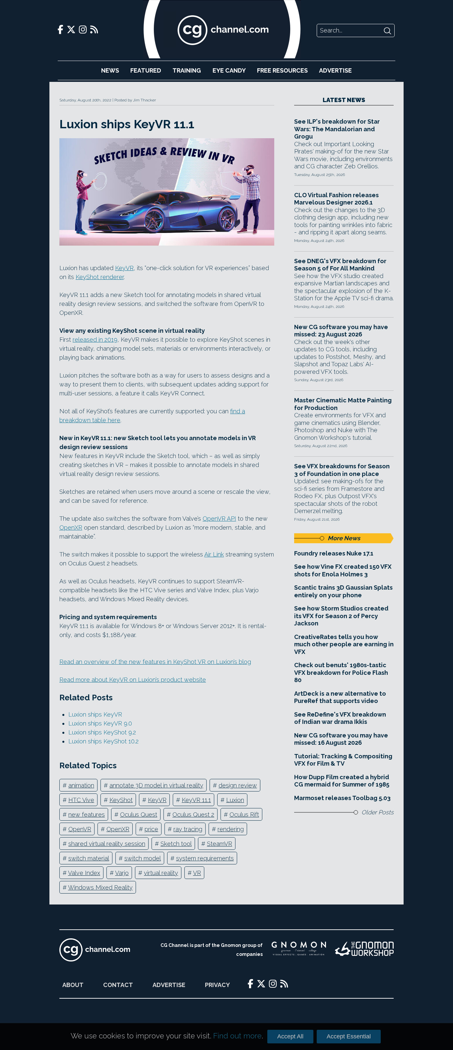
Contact (118, 984)
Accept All (290, 1036)
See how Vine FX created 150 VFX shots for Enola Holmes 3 (343, 570)
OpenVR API (219, 518)
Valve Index (84, 872)
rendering (231, 829)
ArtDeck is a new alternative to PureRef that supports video (340, 697)
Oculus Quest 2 (193, 814)
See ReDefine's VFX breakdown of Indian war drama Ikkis (340, 718)
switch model (142, 858)
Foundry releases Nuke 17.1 (333, 553)
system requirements (205, 858)
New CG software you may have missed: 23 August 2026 (341, 330)
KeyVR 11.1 (196, 799)
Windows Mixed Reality (100, 887)
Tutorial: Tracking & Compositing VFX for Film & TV (343, 760)
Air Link (214, 554)
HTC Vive (81, 799)
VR (197, 872)
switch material (88, 858)
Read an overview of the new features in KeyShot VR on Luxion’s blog (155, 661)
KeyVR (124, 267)
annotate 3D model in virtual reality (156, 785)
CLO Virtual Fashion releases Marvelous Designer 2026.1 (336, 199)
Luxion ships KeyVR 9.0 (100, 723)
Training (186, 70)
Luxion (235, 799)
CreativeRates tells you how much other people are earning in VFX (344, 644)
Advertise (335, 70)
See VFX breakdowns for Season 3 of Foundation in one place (342, 470)
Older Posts (377, 812)
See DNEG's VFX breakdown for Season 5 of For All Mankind (340, 265)
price (151, 829)
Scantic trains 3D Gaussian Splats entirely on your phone (343, 591)
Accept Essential (349, 1036)
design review (238, 785)
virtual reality (161, 872)
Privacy (217, 984)
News (110, 70)
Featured (145, 70)
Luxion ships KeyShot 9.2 (102, 732)
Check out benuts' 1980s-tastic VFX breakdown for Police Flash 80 (341, 672)
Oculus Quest (138, 814)
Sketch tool (176, 843)
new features (86, 814)
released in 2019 (95, 339)
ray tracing (187, 829)
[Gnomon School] (299, 950)
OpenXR (70, 527)
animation (81, 785)
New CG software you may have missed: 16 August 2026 (341, 739)
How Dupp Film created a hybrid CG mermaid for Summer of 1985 (341, 781)
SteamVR (219, 843)
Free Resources (282, 70)
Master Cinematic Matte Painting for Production (343, 404)
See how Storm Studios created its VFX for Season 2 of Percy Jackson (341, 616)
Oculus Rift (244, 814)
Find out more (237, 1035)
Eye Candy (229, 70)
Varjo (122, 872)
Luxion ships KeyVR (95, 714)
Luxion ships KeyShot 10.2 (103, 741)
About (73, 984)
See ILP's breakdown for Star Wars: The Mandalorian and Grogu (337, 129)
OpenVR (79, 829)
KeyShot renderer (100, 276)
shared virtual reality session (106, 843)
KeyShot (121, 799)
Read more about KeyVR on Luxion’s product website (132, 679)
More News (344, 538)
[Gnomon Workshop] (364, 950)
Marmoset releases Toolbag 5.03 (342, 797)
